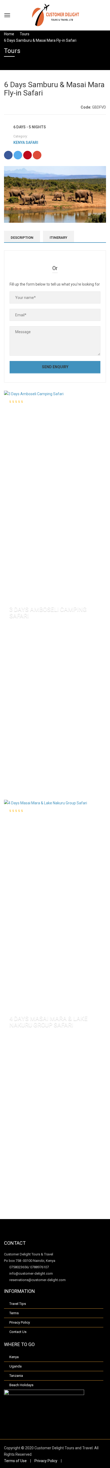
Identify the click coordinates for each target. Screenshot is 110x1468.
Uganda (15, 1366)
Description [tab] (22, 238)
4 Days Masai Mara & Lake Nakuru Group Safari (48, 1021)
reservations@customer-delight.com (37, 1280)
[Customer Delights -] (55, 14)
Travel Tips (17, 1304)
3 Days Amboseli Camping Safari (48, 612)
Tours (24, 34)
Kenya (14, 1357)
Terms (14, 1313)
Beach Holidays (21, 1385)
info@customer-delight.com (31, 1273)
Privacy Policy (19, 1322)
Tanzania (16, 1376)
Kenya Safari (25, 142)
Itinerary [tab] (58, 238)
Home (9, 34)
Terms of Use (15, 1461)
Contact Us (17, 1332)
